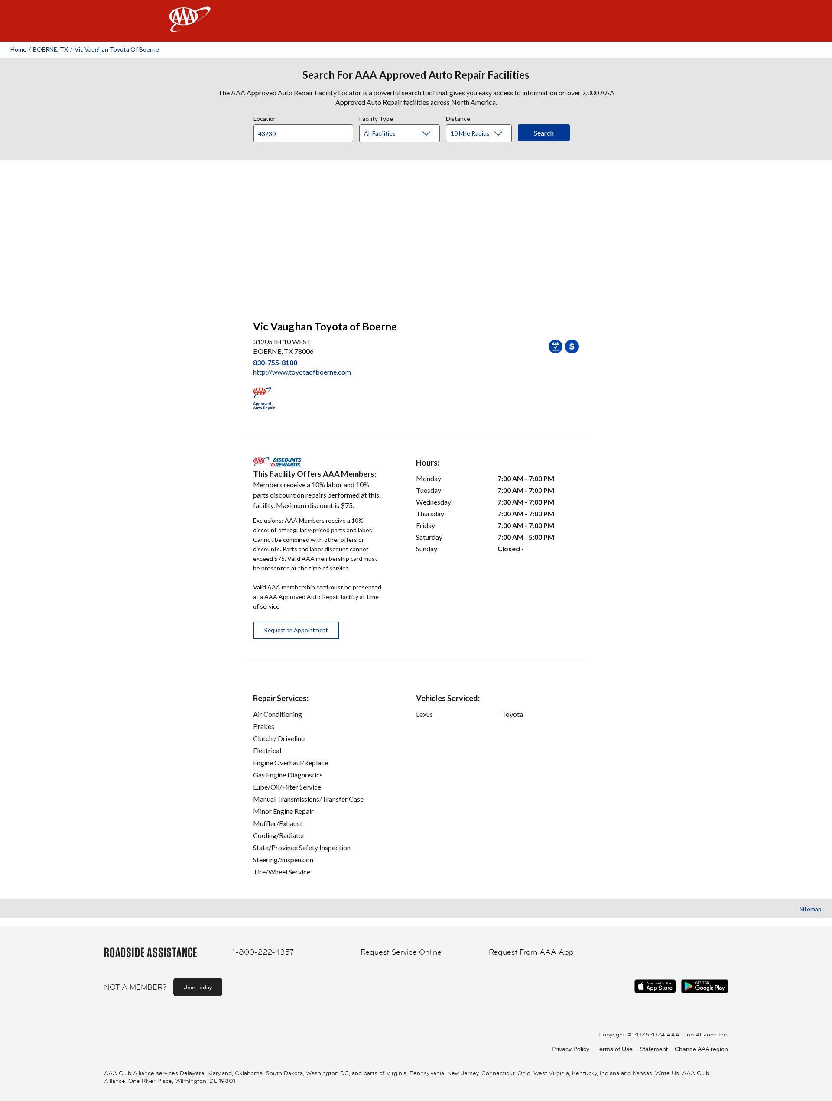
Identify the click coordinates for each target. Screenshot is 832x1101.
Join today (198, 987)
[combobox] (306, 131)
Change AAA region (701, 1049)
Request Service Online (401, 952)
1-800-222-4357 (263, 952)
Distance (458, 117)
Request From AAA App (531, 952)
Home (18, 49)
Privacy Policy (570, 1049)
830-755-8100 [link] (275, 362)
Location (265, 117)
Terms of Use (614, 1049)
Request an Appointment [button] (296, 630)
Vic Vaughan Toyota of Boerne (117, 49)
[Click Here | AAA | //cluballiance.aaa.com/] (190, 26)
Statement (654, 1049)
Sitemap (811, 909)
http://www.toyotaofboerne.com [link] (302, 372)
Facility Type (376, 117)
